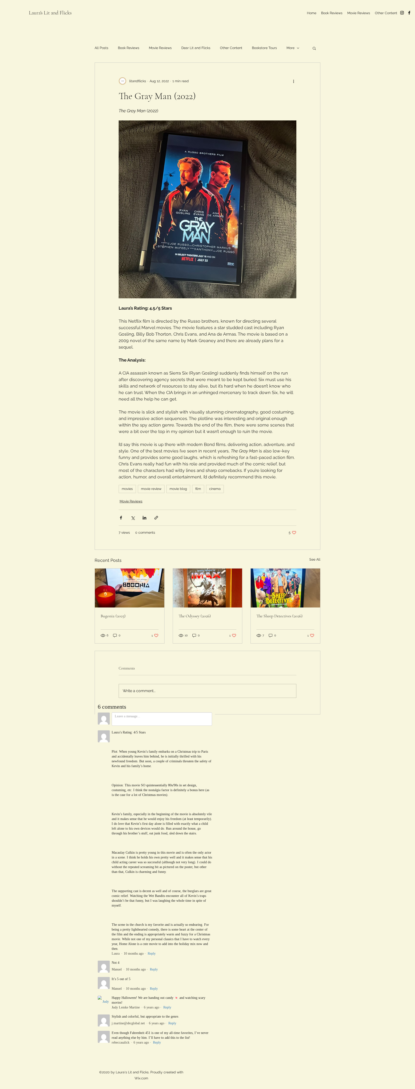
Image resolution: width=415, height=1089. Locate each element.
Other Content (231, 48)
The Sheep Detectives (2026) (279, 616)
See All (314, 559)
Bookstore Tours (264, 48)
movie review (151, 489)
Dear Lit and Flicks (195, 48)
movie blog (178, 489)
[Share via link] (156, 517)
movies (127, 489)
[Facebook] (409, 12)
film (198, 489)
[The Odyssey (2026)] (207, 588)
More (290, 48)
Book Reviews (128, 48)
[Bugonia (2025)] (129, 588)
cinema (215, 489)
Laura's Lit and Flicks (50, 13)
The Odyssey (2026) (195, 616)
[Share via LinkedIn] (144, 517)
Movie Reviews (160, 48)
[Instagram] (402, 12)
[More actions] (293, 81)
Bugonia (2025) (113, 616)
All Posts (101, 48)
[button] (314, 48)
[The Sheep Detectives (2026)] (285, 588)
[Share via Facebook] (121, 517)
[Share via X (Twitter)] (132, 517)
